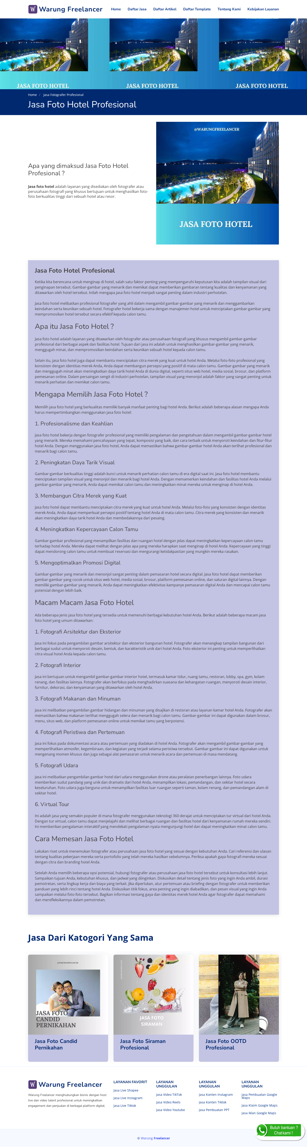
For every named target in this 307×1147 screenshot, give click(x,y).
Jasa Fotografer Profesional (63, 95)
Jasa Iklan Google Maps (259, 1113)
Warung (155, 1138)
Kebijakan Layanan (263, 9)
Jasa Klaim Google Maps (260, 1105)
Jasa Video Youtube (170, 1109)
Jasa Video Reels (168, 1102)
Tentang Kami (229, 9)
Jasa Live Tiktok (124, 1105)
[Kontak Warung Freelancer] (279, 1131)
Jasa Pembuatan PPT (214, 1109)
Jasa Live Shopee (125, 1090)
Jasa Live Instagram (127, 1098)
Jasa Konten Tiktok (212, 1102)
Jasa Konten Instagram (216, 1094)
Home (116, 9)
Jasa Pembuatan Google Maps (259, 1096)
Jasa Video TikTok (169, 1094)
